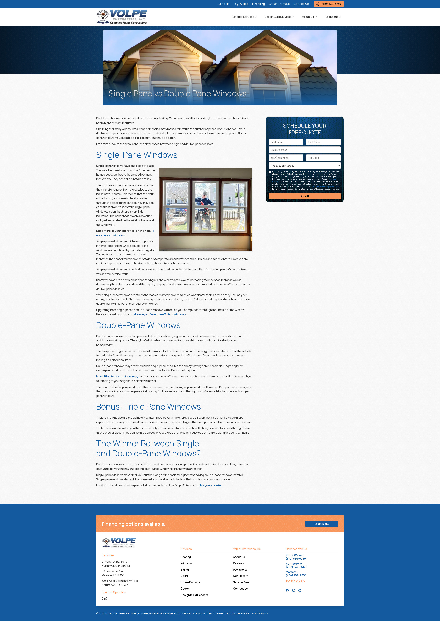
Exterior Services (243, 17)
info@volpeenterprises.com (325, 186)
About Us (239, 557)
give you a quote (209, 485)
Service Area (241, 582)
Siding (185, 570)
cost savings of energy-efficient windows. (158, 314)
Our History (240, 576)
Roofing (186, 557)
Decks (185, 588)
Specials (223, 4)
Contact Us (301, 4)
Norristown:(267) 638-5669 (296, 565)
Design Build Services (278, 17)
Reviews (238, 563)
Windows (186, 563)
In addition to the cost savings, (117, 376)
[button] (245, 16)
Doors (185, 576)
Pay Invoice (241, 4)
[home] (122, 16)
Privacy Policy (260, 613)
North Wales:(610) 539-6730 (296, 557)
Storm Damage (190, 582)
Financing (258, 4)
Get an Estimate (279, 4)
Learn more (322, 523)
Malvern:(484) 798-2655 (296, 573)
